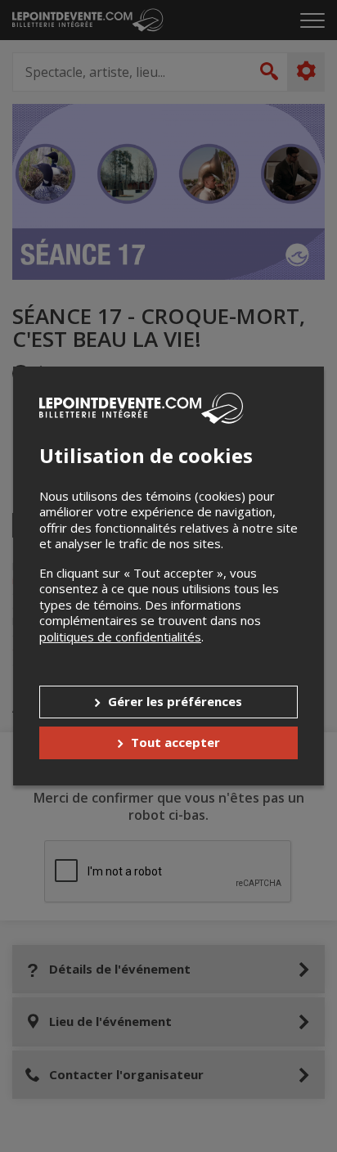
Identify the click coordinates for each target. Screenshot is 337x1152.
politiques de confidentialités (120, 636)
